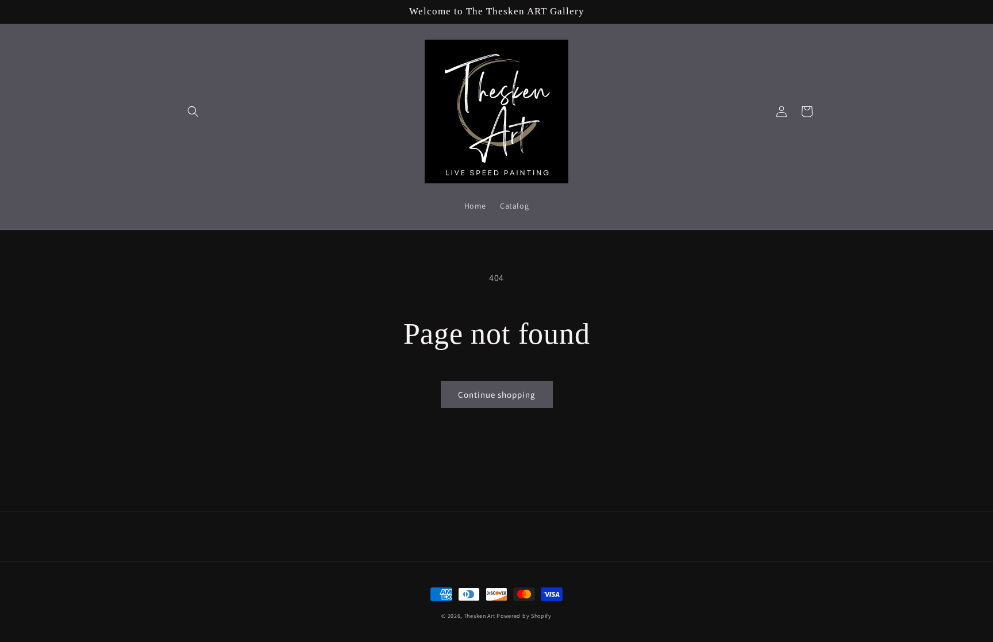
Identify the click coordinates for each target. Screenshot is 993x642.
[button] (193, 111)
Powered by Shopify (524, 616)
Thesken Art (479, 616)
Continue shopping (497, 394)
